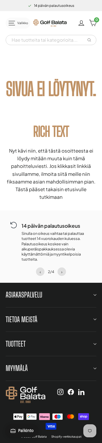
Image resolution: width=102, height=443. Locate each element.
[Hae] (89, 40)
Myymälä (17, 368)
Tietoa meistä (21, 319)
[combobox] (46, 40)
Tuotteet (16, 343)
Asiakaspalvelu (24, 294)
